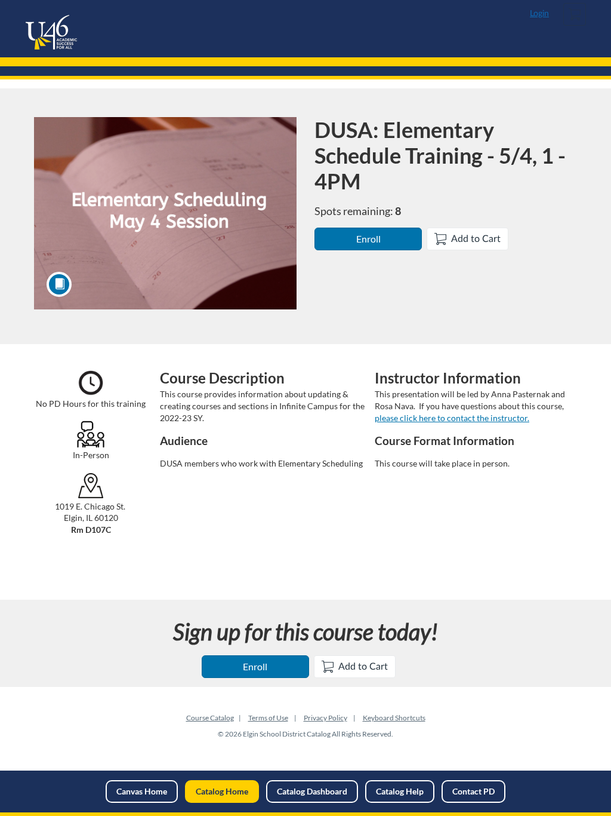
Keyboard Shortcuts (394, 717)
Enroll (368, 238)
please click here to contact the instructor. (452, 418)
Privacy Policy (325, 717)
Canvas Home (141, 791)
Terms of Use (268, 717)
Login (539, 14)
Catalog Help (400, 791)
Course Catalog (210, 717)
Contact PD (473, 791)
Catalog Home (222, 791)
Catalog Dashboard (312, 791)
